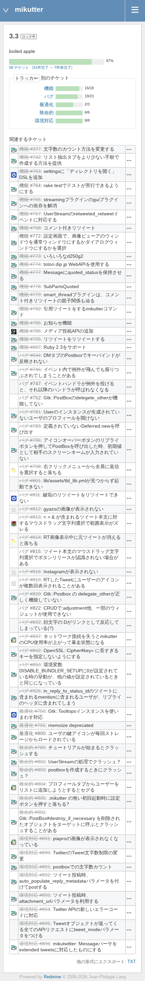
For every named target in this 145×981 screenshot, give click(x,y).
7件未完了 (62, 67)
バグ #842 (30, 650)
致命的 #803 (32, 769)
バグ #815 (30, 551)
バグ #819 (30, 579)
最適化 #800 (32, 733)
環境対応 (44, 120)
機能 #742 (30, 157)
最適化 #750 (32, 711)
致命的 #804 (32, 784)
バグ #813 (30, 517)
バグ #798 (30, 466)
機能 (49, 88)
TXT (131, 961)
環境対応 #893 (34, 895)
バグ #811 (29, 494)
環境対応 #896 (34, 943)
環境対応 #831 (34, 838)
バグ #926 (30, 691)
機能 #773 (30, 256)
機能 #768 (30, 228)
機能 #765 (30, 199)
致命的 (46, 112)
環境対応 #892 (34, 875)
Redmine (52, 977)
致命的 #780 (32, 747)
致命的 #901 (32, 812)
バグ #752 (30, 397)
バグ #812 (30, 509)
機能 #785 (30, 323)
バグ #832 (30, 622)
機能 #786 (30, 331)
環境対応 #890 (34, 852)
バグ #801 (30, 480)
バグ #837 (30, 636)
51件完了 (41, 67)
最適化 (46, 104)
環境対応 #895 (34, 923)
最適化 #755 (32, 725)
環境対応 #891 (34, 866)
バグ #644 (30, 355)
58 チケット (19, 67)
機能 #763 (30, 171)
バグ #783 (30, 426)
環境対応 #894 (34, 909)
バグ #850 (30, 664)
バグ (49, 96)
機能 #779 (30, 294)
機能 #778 (30, 286)
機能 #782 (30, 308)
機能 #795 (30, 339)
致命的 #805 (32, 798)
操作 (129, 149)
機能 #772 (30, 236)
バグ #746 (30, 369)
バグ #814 (30, 537)
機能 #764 (30, 185)
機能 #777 (30, 272)
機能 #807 (30, 347)
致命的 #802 (32, 761)
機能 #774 (30, 264)
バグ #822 (30, 608)
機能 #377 (30, 149)
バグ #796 (30, 440)
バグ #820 (30, 593)
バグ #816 (30, 571)
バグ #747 (30, 383)
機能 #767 (30, 213)
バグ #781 (30, 412)
